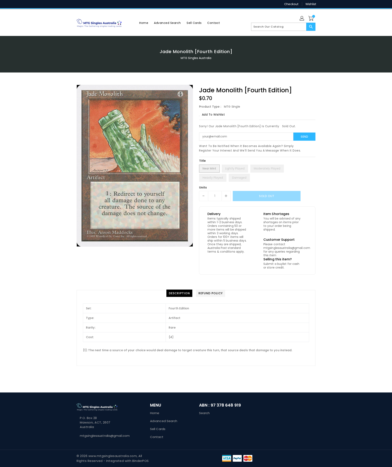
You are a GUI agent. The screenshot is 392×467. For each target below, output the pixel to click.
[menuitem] (144, 23)
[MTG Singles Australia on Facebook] (71, 4)
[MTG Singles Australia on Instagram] (94, 4)
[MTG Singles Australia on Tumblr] (102, 4)
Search (204, 413)
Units (203, 187)
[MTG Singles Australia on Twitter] (79, 4)
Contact (156, 437)
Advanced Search (163, 421)
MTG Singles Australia (196, 58)
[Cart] (311, 18)
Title (202, 161)
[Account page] (302, 18)
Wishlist (310, 4)
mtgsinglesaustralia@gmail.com (105, 436)
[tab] (179, 293)
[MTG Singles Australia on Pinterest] (86, 4)
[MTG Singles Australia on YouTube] (110, 4)
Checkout (291, 4)
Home (154, 413)
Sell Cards (157, 429)
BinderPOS (140, 461)
